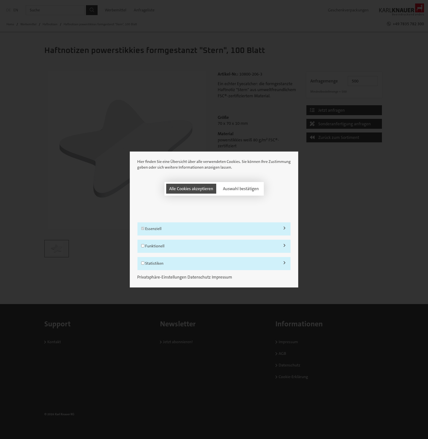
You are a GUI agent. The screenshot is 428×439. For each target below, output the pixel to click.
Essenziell (152, 228)
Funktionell (154, 246)
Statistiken (153, 263)
